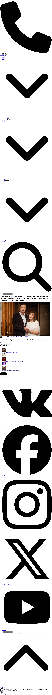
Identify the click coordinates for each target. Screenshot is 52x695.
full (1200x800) (7, 336)
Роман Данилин (3, 55)
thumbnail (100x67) (26, 336)
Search (1, 688)
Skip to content (2, 0)
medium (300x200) (19, 336)
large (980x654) (12, 336)
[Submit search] (12, 294)
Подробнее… (2, 693)
